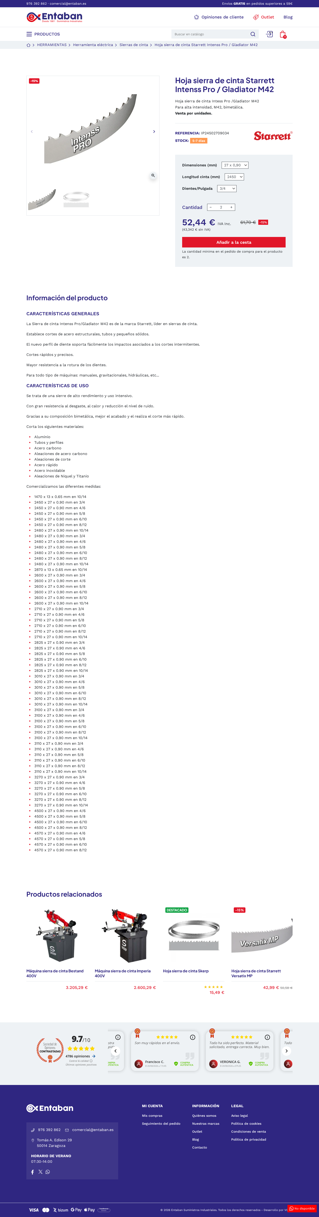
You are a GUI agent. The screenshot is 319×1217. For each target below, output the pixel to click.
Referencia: (187, 133)
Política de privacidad (248, 1139)
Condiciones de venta (248, 1131)
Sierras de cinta (134, 45)
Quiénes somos (204, 1115)
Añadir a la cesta (233, 242)
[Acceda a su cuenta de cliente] (269, 34)
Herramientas (52, 45)
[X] (41, 1172)
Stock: (182, 140)
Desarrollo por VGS (277, 1210)
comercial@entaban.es (68, 3)
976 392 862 (36, 3)
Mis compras (152, 1115)
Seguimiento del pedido (161, 1123)
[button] (283, 34)
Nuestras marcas (205, 1123)
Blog (195, 1139)
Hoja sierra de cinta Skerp (186, 970)
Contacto (199, 1147)
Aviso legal (239, 1115)
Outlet (197, 1131)
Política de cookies (246, 1123)
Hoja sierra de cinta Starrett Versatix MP (256, 973)
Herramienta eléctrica (93, 45)
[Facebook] (32, 1172)
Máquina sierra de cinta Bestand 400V (55, 973)
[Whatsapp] (48, 1172)
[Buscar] (252, 34)
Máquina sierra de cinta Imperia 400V (123, 973)
